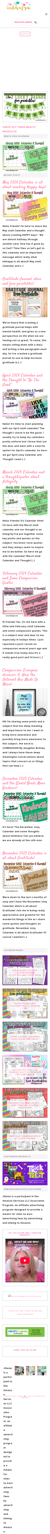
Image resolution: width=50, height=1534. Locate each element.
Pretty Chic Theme (14, 1396)
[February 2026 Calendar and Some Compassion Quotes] (25, 602)
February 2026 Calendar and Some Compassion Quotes (22, 578)
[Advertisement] (25, 62)
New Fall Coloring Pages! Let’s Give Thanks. (25, 1137)
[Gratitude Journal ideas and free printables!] (25, 302)
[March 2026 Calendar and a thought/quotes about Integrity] (25, 500)
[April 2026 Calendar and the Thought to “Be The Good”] (25, 403)
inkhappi (25, 6)
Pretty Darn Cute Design (33, 1396)
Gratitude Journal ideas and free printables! (22, 281)
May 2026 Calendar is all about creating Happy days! (24, 185)
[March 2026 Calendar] (25, 170)
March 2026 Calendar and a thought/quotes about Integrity (23, 477)
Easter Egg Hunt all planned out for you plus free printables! (25, 1072)
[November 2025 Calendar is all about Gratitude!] (25, 877)
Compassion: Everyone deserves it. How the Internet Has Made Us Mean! (20, 677)
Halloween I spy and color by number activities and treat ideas (25, 972)
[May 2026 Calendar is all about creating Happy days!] (25, 206)
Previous (7, 107)
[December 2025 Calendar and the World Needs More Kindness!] (25, 807)
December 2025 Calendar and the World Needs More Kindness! (23, 783)
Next (42, 107)
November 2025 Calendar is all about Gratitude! (24, 856)
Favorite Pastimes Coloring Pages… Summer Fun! (25, 1005)
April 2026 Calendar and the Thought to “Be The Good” (22, 380)
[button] (25, 34)
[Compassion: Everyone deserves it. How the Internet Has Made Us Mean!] (25, 702)
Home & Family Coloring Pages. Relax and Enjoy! (25, 1037)
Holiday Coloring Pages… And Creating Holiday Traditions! (25, 1105)
